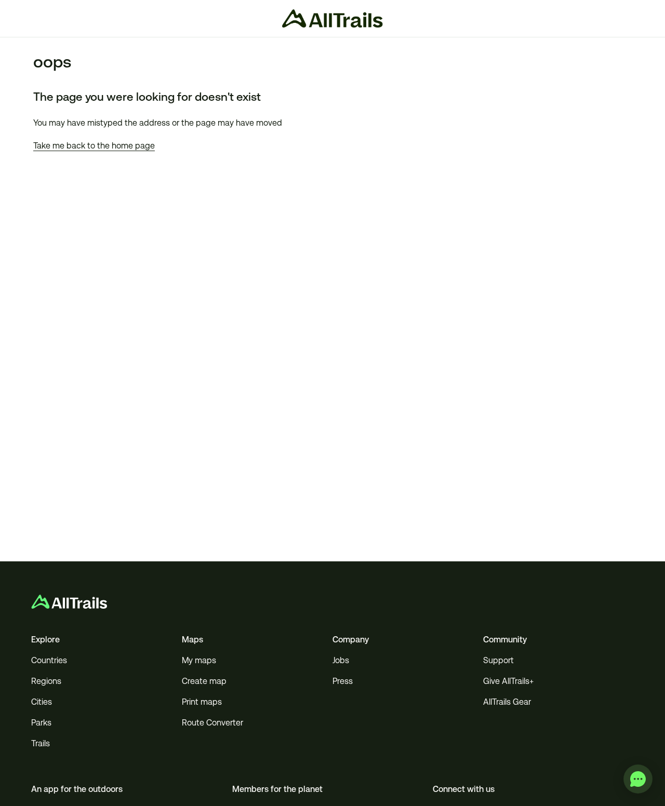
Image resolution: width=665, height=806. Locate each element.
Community (505, 639)
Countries (49, 660)
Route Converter (212, 723)
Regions (46, 681)
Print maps (202, 702)
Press (342, 681)
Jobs (340, 660)
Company (350, 639)
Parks (41, 723)
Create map (204, 681)
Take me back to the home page (94, 146)
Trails (40, 743)
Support (498, 660)
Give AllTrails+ (508, 681)
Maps (192, 639)
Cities (41, 702)
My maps (199, 660)
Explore (45, 639)
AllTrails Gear (507, 702)
